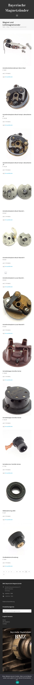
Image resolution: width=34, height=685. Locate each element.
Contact (5, 624)
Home (4, 620)
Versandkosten (9, 77)
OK (17, 682)
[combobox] (17, 611)
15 (23, 571)
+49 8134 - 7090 (9, 593)
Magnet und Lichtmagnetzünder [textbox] (16, 611)
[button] (17, 15)
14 (19, 571)
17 (29, 571)
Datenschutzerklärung (8, 601)
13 (16, 571)
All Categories (6, 622)
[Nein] (32, 679)
